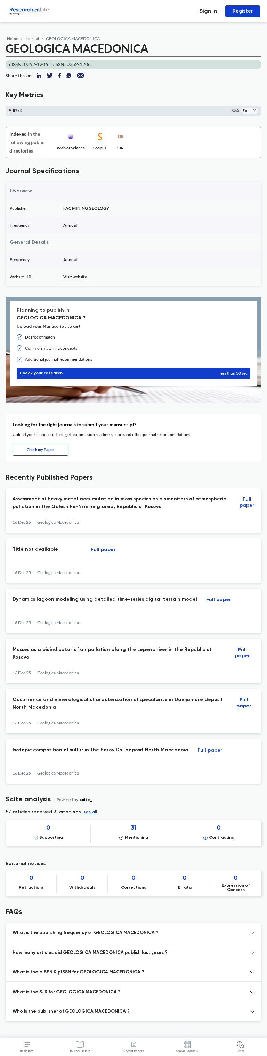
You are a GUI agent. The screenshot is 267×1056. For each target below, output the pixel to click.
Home (12, 38)
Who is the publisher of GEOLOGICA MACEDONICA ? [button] (71, 1011)
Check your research (133, 373)
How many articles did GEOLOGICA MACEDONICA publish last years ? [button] (90, 952)
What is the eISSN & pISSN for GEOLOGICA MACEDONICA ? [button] (78, 972)
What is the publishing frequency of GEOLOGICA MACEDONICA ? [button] (86, 933)
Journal (32, 38)
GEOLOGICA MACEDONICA (73, 38)
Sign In (208, 11)
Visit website (75, 276)
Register (243, 11)
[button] (254, 111)
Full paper (247, 502)
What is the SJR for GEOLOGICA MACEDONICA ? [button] (67, 992)
